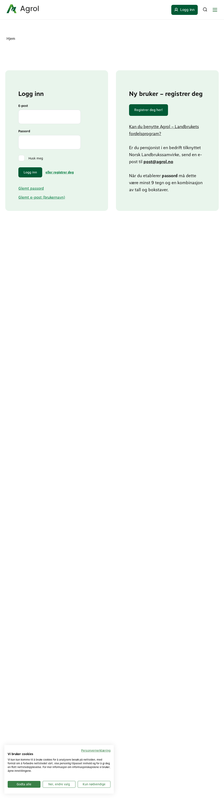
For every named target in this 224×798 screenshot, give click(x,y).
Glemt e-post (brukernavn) (41, 197)
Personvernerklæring (95, 750)
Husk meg (35, 158)
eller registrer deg (60, 172)
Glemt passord (31, 188)
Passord (24, 131)
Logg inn (30, 172)
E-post (23, 105)
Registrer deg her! (148, 110)
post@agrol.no (158, 161)
